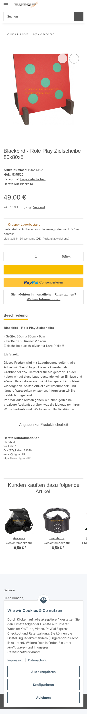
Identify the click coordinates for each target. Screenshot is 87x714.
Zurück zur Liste (17, 34)
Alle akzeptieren (43, 672)
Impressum (15, 660)
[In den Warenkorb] (7, 47)
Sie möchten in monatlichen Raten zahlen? (43, 297)
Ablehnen (43, 697)
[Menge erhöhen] (78, 256)
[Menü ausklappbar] (6, 3)
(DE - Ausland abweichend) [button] (52, 238)
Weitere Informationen (43, 299)
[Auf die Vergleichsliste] (62, 58)
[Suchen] (78, 16)
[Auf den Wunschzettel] (74, 58)
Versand (39, 207)
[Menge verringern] (8, 256)
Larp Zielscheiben (33, 179)
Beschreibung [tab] (16, 315)
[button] (66, 4)
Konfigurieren (43, 684)
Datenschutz (37, 660)
